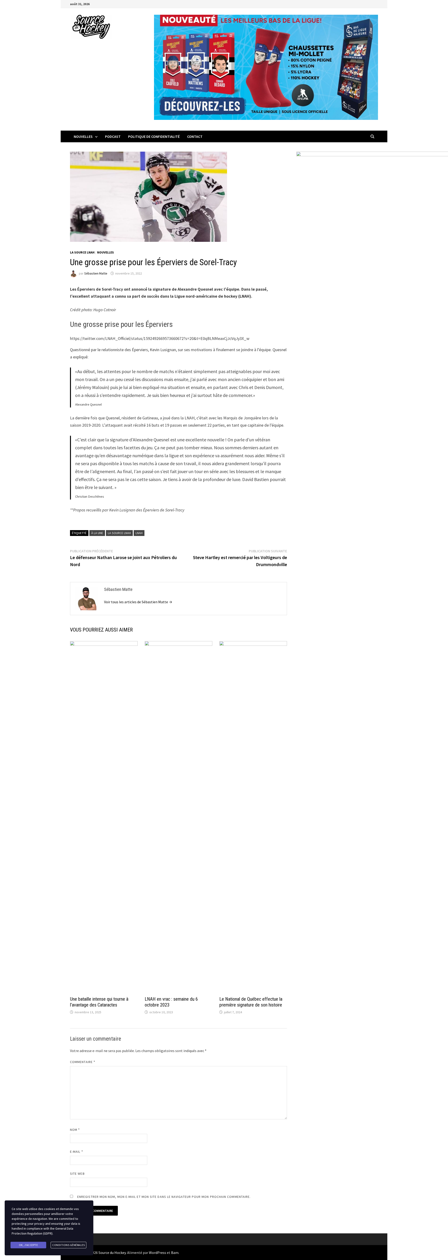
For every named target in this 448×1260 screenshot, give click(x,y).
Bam (174, 1252)
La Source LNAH (82, 252)
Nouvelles (83, 136)
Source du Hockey (112, 1252)
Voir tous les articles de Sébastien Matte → (138, 602)
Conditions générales (68, 1245)
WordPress (157, 1252)
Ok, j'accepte (28, 1245)
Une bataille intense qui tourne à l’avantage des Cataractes (99, 1002)
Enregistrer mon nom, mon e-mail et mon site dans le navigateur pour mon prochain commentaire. (164, 1197)
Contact (195, 136)
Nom (75, 1130)
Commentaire (82, 1062)
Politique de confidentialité (154, 136)
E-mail (76, 1151)
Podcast (113, 136)
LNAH (139, 533)
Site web (77, 1173)
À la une (97, 533)
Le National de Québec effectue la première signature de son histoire (250, 1002)
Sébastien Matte (95, 273)
